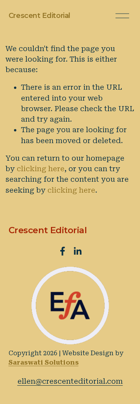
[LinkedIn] (77, 251)
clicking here (41, 169)
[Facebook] (62, 251)
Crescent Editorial (39, 15)
